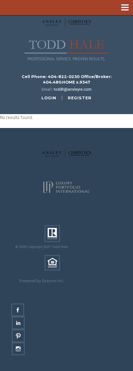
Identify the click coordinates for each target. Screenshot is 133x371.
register (80, 98)
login (48, 98)
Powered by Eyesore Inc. (41, 280)
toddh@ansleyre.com (73, 89)
